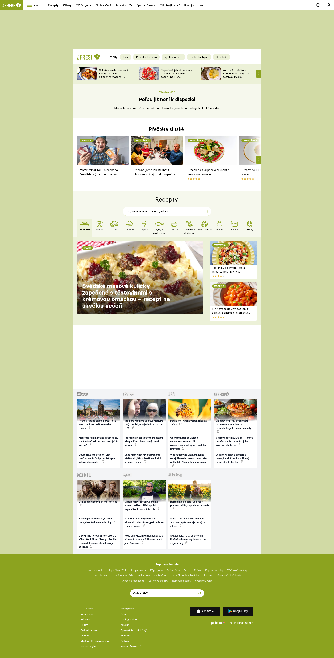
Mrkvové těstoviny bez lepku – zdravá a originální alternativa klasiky (231, 312)
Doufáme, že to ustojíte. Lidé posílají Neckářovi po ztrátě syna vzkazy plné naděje (97, 458)
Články (67, 5)
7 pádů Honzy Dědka (123, 575)
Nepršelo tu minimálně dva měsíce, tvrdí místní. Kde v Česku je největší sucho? (98, 441)
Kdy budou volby (214, 570)
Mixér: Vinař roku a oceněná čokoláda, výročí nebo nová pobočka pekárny (99, 172)
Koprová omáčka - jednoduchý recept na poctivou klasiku (235, 73)
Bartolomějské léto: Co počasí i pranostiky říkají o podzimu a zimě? (189, 503)
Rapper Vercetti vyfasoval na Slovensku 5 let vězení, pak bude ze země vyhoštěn (144, 522)
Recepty (53, 5)
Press (123, 614)
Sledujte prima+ (193, 5)
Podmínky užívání (89, 630)
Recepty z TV (123, 5)
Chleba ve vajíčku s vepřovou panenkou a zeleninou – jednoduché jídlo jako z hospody (233, 424)
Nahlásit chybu (88, 646)
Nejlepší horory (138, 570)
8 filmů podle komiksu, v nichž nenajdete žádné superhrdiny (95, 520)
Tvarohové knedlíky (158, 580)
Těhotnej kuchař (170, 5)
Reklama (85, 619)
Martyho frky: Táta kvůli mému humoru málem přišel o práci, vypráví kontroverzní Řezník (141, 505)
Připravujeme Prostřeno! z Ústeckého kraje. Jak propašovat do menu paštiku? (156, 172)
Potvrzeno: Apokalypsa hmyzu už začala (188, 422)
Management (127, 608)
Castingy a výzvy (129, 619)
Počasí (197, 570)
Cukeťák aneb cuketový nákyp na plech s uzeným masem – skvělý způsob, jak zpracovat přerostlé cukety (113, 78)
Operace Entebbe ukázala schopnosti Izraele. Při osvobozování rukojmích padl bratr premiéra (189, 443)
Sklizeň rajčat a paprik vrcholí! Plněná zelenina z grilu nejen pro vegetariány (188, 539)
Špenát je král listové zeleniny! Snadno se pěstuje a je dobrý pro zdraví (188, 522)
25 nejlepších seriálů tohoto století (98, 501)
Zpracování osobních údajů (134, 630)
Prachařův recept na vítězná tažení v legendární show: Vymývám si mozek (144, 441)
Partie (187, 570)
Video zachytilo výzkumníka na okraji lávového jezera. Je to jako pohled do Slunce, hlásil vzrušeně (188, 458)
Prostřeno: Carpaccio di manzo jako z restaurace (208, 172)
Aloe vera (208, 575)
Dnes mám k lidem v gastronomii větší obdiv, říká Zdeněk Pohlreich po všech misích (143, 458)
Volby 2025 (144, 575)
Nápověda (126, 635)
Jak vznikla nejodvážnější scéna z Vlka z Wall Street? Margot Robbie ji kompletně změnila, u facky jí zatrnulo (98, 541)
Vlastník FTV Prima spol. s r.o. (95, 641)
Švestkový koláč (203, 580)
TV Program (83, 5)
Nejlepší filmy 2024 (116, 570)
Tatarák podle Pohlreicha (185, 575)
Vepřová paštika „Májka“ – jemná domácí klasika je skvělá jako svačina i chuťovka (234, 441)
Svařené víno (161, 575)
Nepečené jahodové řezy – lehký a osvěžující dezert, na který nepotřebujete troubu (176, 75)
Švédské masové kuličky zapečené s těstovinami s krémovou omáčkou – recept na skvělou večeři (126, 295)
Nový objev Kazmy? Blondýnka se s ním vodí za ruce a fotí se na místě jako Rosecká (144, 539)
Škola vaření (103, 5)
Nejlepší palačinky (181, 580)
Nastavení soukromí (130, 646)
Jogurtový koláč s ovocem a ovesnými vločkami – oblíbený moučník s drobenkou (232, 458)
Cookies (85, 635)
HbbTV (84, 625)
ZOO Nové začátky (237, 570)
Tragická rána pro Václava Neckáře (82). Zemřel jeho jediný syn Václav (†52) (144, 424)
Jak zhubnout (94, 570)
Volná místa (87, 614)
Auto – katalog (100, 575)
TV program (156, 570)
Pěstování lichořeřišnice (229, 575)
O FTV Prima (87, 608)
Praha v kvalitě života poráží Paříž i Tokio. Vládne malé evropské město (98, 424)
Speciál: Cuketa (146, 5)
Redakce (125, 641)
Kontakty (125, 625)
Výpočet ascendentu (133, 580)
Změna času (173, 570)
